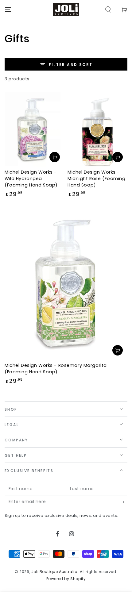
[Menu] (8, 9)
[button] (108, 9)
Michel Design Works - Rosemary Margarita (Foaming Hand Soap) (56, 368)
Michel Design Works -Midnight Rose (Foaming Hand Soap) (97, 178)
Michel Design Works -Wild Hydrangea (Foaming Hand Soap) (31, 178)
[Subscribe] (123, 502)
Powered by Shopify (66, 578)
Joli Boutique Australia (54, 571)
